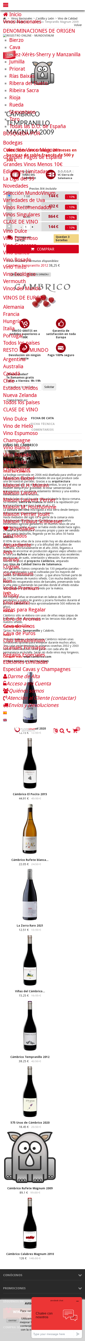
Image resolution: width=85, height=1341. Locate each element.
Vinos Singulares (21, 215)
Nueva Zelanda (20, 395)
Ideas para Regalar (24, 610)
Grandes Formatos (24, 648)
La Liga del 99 (18, 179)
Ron (7, 581)
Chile (8, 381)
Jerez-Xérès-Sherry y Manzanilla (44, 54)
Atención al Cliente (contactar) (41, 698)
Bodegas (12, 143)
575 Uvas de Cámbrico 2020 (30, 1122)
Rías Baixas (22, 76)
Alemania (13, 307)
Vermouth (14, 281)
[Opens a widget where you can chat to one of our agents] (57, 1317)
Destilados (15, 536)
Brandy (11, 559)
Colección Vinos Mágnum (31, 150)
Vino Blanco (16, 253)
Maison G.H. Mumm (26, 486)
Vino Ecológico (19, 274)
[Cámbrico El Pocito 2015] (30, 787)
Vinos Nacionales (22, 22)
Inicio (14, 14)
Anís (8, 552)
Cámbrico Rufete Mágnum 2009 (30, 1188)
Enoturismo (16, 603)
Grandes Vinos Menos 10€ (33, 164)
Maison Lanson (20, 493)
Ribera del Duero (28, 83)
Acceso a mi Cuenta (28, 684)
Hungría (12, 321)
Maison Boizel (18, 478)
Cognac (11, 567)
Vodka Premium (21, 588)
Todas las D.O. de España (37, 126)
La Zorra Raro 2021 (30, 925)
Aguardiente (17, 545)
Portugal (13, 336)
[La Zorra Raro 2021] (30, 919)
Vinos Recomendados (27, 207)
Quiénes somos (26, 691)
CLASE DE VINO (20, 222)
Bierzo (16, 40)
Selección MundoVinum (29, 193)
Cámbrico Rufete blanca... (29, 859)
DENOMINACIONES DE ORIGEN (39, 31)
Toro (14, 119)
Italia (9, 329)
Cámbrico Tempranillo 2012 (30, 1057)
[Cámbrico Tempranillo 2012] (30, 1050)
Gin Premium (18, 574)
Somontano (22, 112)
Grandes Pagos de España (32, 157)
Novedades (15, 186)
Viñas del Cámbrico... (30, 991)
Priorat (17, 69)
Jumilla (17, 62)
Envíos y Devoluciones (33, 705)
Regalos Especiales (24, 655)
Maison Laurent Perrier (29, 500)
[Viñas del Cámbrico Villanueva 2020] (30, 985)
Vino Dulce (15, 231)
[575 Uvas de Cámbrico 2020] (30, 1116)
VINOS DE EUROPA (24, 298)
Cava (14, 47)
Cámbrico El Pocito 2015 (30, 794)
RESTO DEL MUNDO (25, 350)
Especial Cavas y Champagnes (37, 669)
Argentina (14, 359)
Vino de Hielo (18, 426)
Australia (13, 366)
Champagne (16, 440)
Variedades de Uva (24, 200)
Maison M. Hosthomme (29, 507)
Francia (11, 314)
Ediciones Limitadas (25, 171)
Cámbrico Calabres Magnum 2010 (30, 1254)
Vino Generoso (20, 245)
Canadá (11, 374)
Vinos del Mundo (22, 288)
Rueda (16, 105)
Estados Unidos (20, 388)
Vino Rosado (17, 260)
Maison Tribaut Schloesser (33, 521)
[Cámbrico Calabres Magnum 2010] (30, 1247)
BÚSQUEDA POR (21, 134)
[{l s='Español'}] (5, 712)
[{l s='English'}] (5, 720)
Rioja (14, 98)
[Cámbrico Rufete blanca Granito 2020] (30, 853)
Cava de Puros (19, 633)
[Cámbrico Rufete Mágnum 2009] (30, 1182)
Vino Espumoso (20, 238)
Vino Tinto (14, 267)
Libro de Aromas (22, 619)
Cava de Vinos (19, 626)
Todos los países (21, 343)
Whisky (11, 595)
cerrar (12, 1320)
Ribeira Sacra (24, 90)
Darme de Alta (23, 676)
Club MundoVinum (24, 641)
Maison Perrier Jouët (26, 514)
